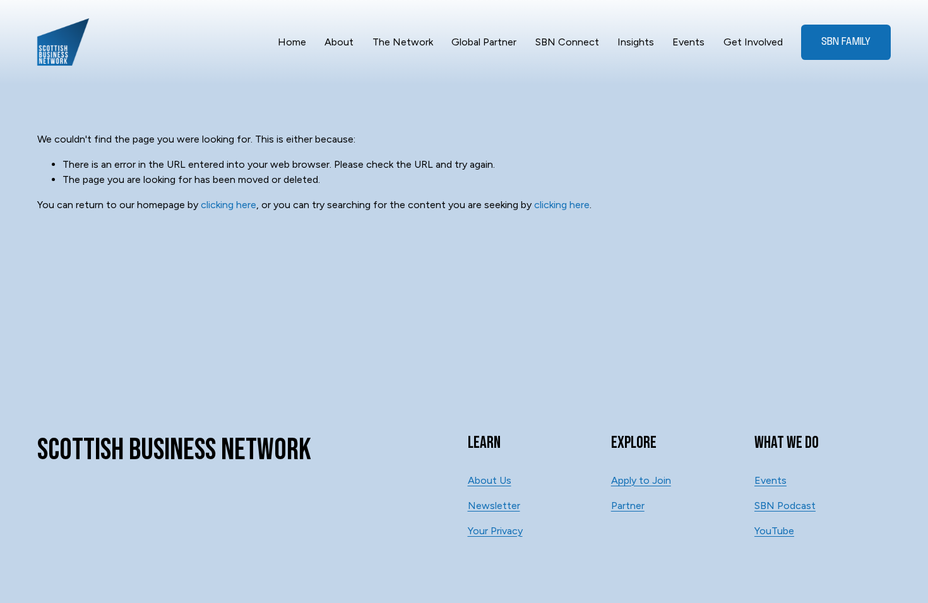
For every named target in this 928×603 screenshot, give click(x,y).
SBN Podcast (785, 506)
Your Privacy (495, 531)
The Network (402, 42)
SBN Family (846, 42)
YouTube (774, 531)
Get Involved (753, 42)
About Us (489, 480)
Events (688, 42)
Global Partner (483, 42)
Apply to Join (641, 480)
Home (292, 42)
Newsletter (494, 506)
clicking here (228, 205)
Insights (635, 42)
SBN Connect (567, 42)
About (339, 42)
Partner (628, 506)
